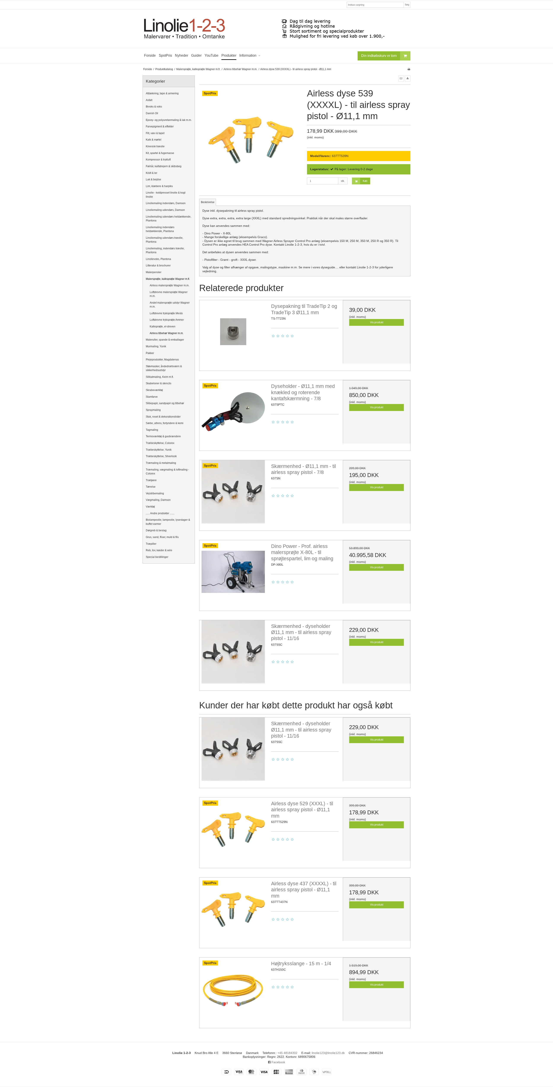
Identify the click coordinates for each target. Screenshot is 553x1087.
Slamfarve (152, 396)
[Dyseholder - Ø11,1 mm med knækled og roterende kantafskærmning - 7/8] (233, 414)
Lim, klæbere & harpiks (159, 186)
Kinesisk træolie (155, 146)
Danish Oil (152, 113)
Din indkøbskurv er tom (379, 56)
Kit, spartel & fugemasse (160, 153)
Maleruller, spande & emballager (165, 339)
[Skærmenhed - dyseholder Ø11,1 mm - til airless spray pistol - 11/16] (233, 654)
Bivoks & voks (154, 106)
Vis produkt (376, 322)
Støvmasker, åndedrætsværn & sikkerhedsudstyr (164, 368)
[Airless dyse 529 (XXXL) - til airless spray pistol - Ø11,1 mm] (233, 831)
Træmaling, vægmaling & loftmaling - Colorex (167, 471)
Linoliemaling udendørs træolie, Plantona (164, 239)
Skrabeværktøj (154, 390)
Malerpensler (153, 272)
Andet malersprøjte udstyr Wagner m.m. (170, 304)
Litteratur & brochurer (158, 265)
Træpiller (151, 543)
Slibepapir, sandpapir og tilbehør (165, 403)
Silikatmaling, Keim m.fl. (160, 376)
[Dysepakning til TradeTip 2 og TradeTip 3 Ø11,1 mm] (233, 334)
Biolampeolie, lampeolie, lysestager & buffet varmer (168, 521)
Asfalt (149, 100)
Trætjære (151, 480)
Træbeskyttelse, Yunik (159, 449)
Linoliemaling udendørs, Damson (165, 209)
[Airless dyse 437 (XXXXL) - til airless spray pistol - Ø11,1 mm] (233, 911)
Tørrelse (151, 486)
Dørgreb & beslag (156, 530)
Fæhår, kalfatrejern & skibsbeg (163, 166)
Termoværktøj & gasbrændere (163, 436)
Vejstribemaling (155, 493)
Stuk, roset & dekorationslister (163, 416)
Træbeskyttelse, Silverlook (161, 456)
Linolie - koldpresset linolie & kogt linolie (165, 194)
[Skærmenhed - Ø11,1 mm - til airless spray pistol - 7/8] (233, 494)
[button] (401, 78)
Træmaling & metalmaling (161, 462)
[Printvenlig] (408, 69)
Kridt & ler (151, 172)
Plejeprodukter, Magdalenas (162, 359)
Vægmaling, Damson (158, 499)
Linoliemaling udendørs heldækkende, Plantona (168, 218)
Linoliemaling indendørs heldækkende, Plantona (160, 229)
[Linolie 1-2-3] (276, 28)
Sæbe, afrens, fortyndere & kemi (164, 423)
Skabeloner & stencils (158, 383)
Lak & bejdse (153, 179)
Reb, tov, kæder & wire (159, 550)
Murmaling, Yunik (156, 346)
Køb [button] (365, 181)
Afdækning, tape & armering (162, 93)
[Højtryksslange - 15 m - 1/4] (233, 991)
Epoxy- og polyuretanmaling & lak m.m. (169, 120)
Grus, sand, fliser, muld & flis (162, 537)
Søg (407, 4)
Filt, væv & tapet (155, 133)
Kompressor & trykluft (158, 159)
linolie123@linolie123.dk (328, 1053)
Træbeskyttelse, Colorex (160, 443)
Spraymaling (153, 409)
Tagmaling (152, 429)
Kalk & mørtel (153, 139)
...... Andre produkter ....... (160, 513)
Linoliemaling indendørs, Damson (166, 203)
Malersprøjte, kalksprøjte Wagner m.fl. (168, 278)
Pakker (150, 353)
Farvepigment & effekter (160, 126)
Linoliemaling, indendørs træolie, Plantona (165, 250)
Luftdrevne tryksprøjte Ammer (167, 319)
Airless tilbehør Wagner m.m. (166, 333)
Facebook (278, 1062)
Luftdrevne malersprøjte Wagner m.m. (169, 294)
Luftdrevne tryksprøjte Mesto (166, 313)
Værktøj (150, 506)
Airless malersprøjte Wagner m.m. (169, 285)
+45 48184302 (287, 1053)
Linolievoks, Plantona (158, 259)
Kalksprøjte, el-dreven (162, 326)
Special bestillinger (157, 557)
